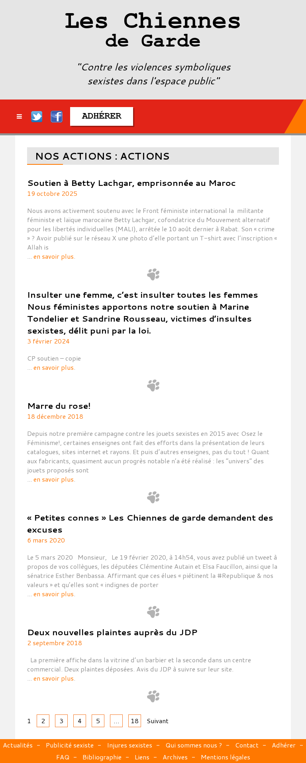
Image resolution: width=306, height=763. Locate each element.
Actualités (18, 744)
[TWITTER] (37, 116)
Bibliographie (102, 756)
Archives (175, 756)
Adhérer (284, 744)
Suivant (158, 720)
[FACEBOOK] (57, 116)
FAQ (62, 756)
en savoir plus (53, 256)
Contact (247, 744)
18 (135, 720)
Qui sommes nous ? (193, 744)
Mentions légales (225, 756)
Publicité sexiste (70, 744)
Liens (142, 756)
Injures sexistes (129, 744)
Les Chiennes (153, 32)
